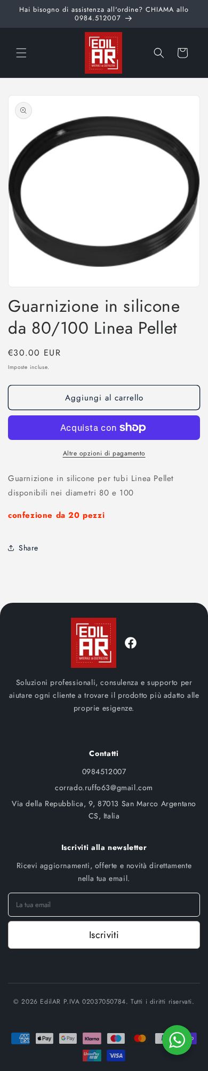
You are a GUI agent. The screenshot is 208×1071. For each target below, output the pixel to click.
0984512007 (104, 771)
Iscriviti (104, 935)
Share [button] (28, 547)
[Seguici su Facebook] (131, 643)
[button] (21, 53)
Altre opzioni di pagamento (104, 453)
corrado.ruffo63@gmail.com (104, 787)
